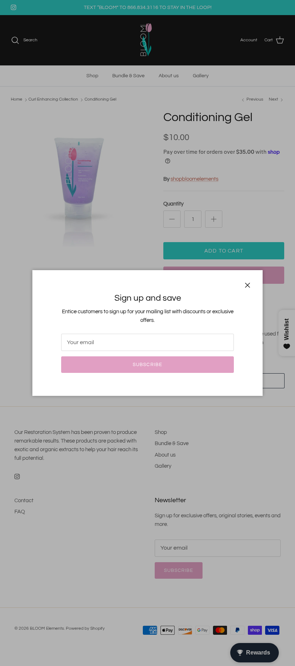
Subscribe (147, 364)
